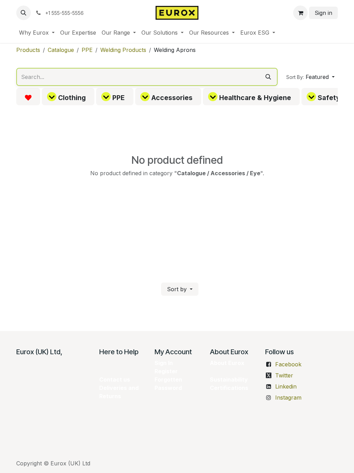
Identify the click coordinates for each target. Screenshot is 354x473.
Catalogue (61, 49)
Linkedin (286, 386)
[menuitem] (36, 32)
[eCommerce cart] (300, 13)
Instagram (288, 397)
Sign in (323, 12)
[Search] (268, 77)
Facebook (288, 364)
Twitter (284, 375)
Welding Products (123, 49)
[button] (23, 13)
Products (28, 49)
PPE (87, 49)
